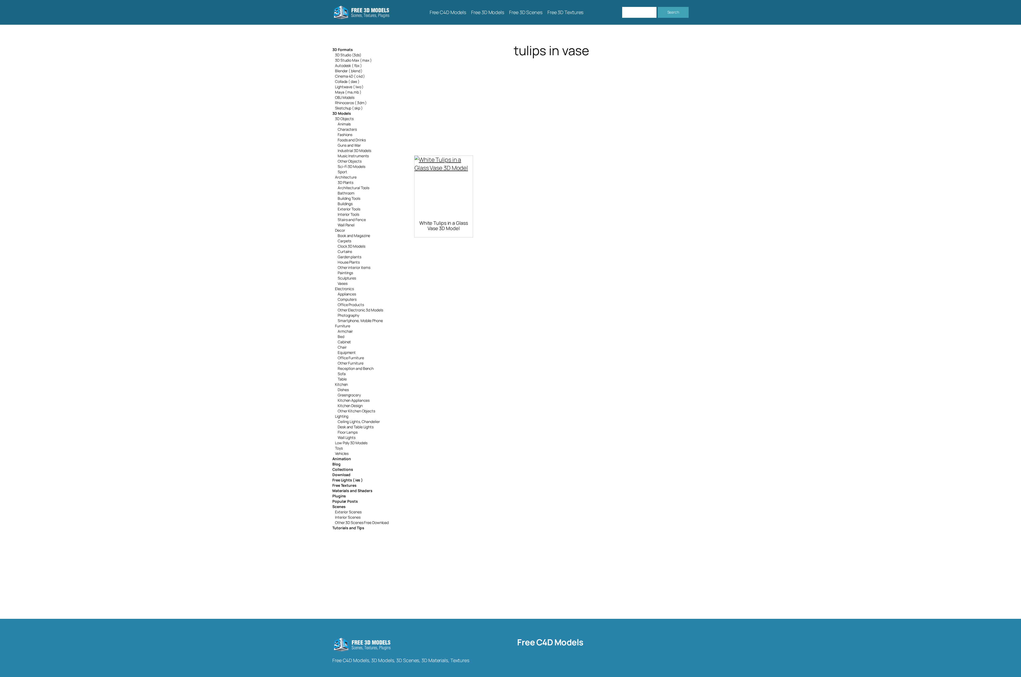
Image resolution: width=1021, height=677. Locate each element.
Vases (343, 283)
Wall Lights (346, 437)
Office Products (351, 304)
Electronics (344, 288)
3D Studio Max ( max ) (353, 60)
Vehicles (342, 453)
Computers (347, 299)
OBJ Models (344, 97)
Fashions (345, 134)
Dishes (343, 389)
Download (341, 474)
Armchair (345, 331)
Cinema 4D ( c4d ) (350, 76)
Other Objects (350, 161)
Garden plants (349, 256)
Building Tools (349, 198)
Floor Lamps (348, 432)
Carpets (344, 240)
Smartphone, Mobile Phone (360, 320)
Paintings (345, 272)
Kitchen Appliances (354, 400)
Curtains (345, 251)
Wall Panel (346, 224)
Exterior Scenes (348, 511)
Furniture (342, 325)
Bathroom (346, 193)
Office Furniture (351, 357)
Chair (342, 347)
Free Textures (344, 485)
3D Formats (342, 49)
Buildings (345, 203)
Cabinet (344, 341)
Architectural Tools (353, 187)
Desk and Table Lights (356, 426)
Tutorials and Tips (348, 527)
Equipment (347, 352)
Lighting (341, 416)
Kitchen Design (350, 405)
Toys (339, 448)
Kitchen (341, 384)
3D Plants (345, 182)
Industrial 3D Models (354, 150)
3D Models (341, 113)
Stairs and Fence (352, 219)
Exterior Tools (349, 208)
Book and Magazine (354, 235)
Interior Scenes (348, 517)
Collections (342, 469)
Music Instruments (353, 155)
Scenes (338, 506)
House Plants (349, 262)
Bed (341, 336)
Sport (342, 171)
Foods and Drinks (352, 139)
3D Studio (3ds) (348, 54)
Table (342, 379)
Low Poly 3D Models (351, 442)
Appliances (347, 294)
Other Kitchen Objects (356, 410)
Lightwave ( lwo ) (349, 86)
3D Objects (344, 118)
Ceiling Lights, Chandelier (359, 421)
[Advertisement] (551, 100)
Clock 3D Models (351, 246)
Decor (340, 230)
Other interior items (354, 267)
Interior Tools (348, 214)
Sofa (342, 373)
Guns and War (349, 145)
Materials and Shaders (352, 490)
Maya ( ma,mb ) (348, 92)
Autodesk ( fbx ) (348, 65)
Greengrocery (349, 394)
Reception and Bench (356, 368)
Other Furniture (350, 363)
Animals (344, 123)
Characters (347, 129)
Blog (336, 464)
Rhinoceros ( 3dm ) (351, 102)
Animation (341, 458)
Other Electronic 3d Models (360, 309)
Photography (348, 315)
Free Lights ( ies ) (347, 480)
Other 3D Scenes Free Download (362, 522)
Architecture (346, 177)
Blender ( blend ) (348, 70)
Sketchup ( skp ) (348, 108)
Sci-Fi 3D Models (351, 166)
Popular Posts (345, 501)
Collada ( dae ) (347, 81)
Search (673, 12)
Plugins (339, 495)
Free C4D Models (550, 642)
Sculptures (347, 278)
